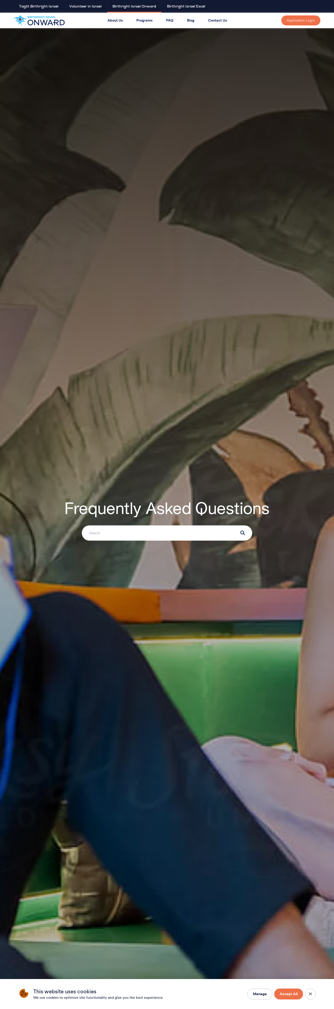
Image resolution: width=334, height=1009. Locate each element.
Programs (144, 20)
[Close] (310, 994)
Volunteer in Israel (85, 6)
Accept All (289, 994)
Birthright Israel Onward (134, 6)
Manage (260, 994)
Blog (190, 20)
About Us (115, 20)
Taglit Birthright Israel (38, 6)
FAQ (169, 20)
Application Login (301, 20)
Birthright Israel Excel (186, 6)
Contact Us (217, 20)
